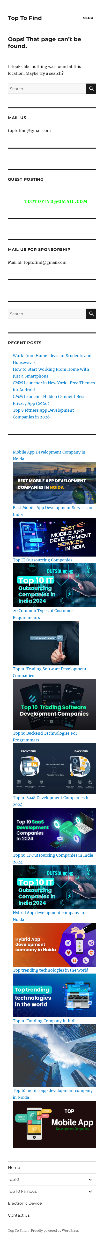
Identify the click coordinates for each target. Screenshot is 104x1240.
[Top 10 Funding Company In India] (54, 1055)
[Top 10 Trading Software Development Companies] (54, 704)
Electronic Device (25, 1203)
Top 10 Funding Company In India (45, 1020)
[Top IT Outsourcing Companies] (54, 584)
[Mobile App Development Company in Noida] (54, 482)
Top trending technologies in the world (50, 970)
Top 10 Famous (22, 1191)
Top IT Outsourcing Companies (42, 560)
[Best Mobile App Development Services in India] (54, 536)
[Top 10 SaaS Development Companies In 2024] (54, 829)
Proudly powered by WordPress (55, 1231)
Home (14, 1167)
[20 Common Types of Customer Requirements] (46, 642)
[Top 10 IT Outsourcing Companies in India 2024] (54, 886)
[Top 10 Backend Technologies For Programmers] (54, 768)
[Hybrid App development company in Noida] (54, 944)
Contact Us (19, 1215)
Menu (88, 18)
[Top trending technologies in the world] (54, 995)
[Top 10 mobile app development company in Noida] (54, 1123)
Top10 (13, 1179)
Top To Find (25, 18)
